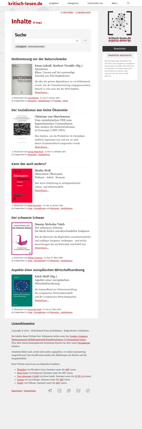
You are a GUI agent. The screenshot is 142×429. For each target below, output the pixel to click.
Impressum (17, 390)
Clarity (20, 382)
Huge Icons (22, 372)
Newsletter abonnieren (119, 55)
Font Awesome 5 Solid (28, 376)
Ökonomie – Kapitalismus (39, 101)
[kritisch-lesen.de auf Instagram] (59, 390)
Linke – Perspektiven (37, 208)
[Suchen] (128, 3)
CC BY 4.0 (79, 376)
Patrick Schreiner (35, 258)
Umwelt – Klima (61, 101)
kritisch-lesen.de (25, 3)
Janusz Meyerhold (35, 152)
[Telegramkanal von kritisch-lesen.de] (50, 390)
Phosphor (21, 369)
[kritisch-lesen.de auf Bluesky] (78, 390)
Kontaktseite (84, 342)
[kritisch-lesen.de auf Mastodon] (69, 390)
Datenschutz (30, 390)
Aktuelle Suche (84, 12)
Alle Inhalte (68, 12)
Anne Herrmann (35, 205)
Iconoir (20, 379)
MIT (67, 369)
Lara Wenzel (33, 98)
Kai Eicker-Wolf (34, 309)
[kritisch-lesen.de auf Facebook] (87, 390)
